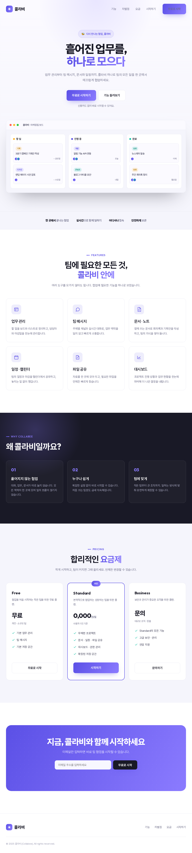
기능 (113, 9)
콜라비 (20, 9)
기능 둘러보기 (112, 95)
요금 (137, 9)
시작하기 (151, 9)
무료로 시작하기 (81, 95)
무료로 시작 (174, 9)
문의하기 (157, 668)
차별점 (125, 9)
